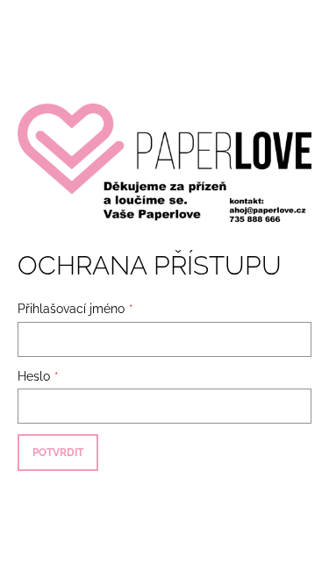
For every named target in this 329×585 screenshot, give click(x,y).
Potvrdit (57, 452)
